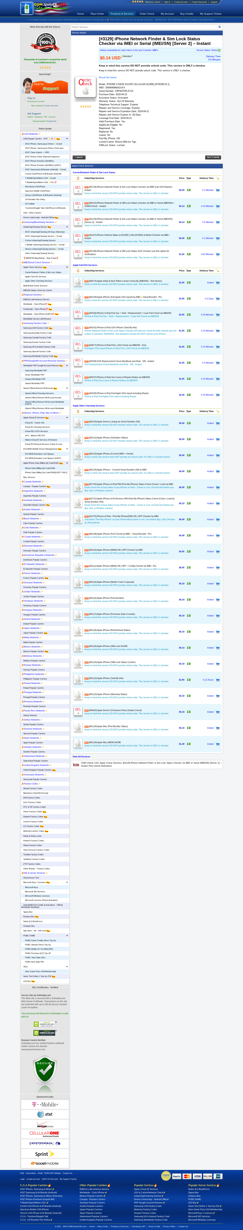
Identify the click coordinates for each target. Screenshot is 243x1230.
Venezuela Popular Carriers (34, 779)
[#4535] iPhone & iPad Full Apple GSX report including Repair (119, 393)
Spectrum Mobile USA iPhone (37, 191)
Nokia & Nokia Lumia (31, 836)
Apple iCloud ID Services (33, 417)
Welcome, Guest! (152, 2)
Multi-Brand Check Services (34, 286)
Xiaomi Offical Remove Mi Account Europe (43, 398)
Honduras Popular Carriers (34, 605)
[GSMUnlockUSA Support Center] (45, 86)
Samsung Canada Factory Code (36, 337)
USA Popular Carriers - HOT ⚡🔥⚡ (38, 139)
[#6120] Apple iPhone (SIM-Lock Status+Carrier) (112, 662)
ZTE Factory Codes (31, 864)
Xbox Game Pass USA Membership (40, 971)
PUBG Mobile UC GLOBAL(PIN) (39, 949)
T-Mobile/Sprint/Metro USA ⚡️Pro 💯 (41, 182)
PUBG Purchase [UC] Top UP (38, 953)
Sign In (167, 2)
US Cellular (30, 204)
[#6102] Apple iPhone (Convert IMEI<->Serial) (111, 453)
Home (80, 13)
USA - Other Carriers (31, 213)
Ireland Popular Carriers (32, 624)
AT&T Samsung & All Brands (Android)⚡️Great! (45, 169)
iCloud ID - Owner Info (34, 423)
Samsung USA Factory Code (35, 328)
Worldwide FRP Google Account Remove (40, 365)
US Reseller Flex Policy (35, 199)
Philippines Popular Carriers (34, 679)
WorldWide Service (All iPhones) (36, 319)
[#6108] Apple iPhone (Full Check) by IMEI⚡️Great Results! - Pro (120, 534)
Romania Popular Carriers (33, 706)
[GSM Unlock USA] (48, 8)
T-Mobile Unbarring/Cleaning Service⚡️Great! (45, 245)
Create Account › (51, 106)
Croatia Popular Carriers (32, 541)
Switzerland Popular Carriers (34, 761)
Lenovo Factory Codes (32, 821)
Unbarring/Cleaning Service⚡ (149, 1196)
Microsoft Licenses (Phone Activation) (41, 900)
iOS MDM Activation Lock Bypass (39, 454)
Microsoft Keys (31, 887)
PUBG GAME (28, 936)
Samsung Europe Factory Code (36, 342)
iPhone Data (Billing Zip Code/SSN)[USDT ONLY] (46, 472)
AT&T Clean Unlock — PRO (37, 152)
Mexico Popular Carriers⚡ (93, 1196)
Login (22, 1179)
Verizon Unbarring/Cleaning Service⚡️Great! (44, 249)
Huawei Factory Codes (32, 816)
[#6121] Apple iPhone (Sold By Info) (106, 678)
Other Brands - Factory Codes (35, 869)
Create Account (181, 2)
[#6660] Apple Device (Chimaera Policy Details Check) (115, 710)
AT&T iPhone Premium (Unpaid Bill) (37, 1199)
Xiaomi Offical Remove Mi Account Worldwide (44, 408)
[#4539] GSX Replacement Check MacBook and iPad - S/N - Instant (121, 361)
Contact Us (67, 1173)
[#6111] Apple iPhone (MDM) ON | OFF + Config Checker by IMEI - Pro (122, 566)
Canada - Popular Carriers (34, 486)
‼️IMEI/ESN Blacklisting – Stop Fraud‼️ (40, 258)
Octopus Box (28, 926)
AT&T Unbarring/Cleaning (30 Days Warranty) (45, 232)
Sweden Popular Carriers (33, 752)
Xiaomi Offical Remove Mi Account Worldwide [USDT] (44, 403)
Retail (40, 1173)
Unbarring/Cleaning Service (34, 227)
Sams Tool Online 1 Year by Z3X (36, 976)
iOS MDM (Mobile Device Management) (39, 449)
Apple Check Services (32, 267)
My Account (167, 13)
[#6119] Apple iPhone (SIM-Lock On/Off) (108, 646)
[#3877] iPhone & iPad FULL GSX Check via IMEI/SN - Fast (117, 345)
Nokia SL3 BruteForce (32, 921)
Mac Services (28, 477)
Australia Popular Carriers (33, 505)
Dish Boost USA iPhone (35, 187)
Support (214, 2)
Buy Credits (186, 13)
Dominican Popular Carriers (34, 560)
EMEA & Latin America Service (35, 299)
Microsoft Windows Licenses (37, 896)
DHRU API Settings (52, 1173)
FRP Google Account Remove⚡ (149, 1202)
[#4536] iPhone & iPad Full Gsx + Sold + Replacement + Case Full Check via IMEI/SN (130, 313)
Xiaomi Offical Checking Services (39, 393)
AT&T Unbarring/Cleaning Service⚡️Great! (43, 236)
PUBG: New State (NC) (35, 957)
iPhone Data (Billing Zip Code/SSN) (40, 468)
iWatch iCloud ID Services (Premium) (41, 440)
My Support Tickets (210, 13)
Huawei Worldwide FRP (35, 379)
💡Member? (127, 56)
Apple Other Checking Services (38, 281)
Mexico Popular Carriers (33, 651)
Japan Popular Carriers (32, 633)
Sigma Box (27, 912)
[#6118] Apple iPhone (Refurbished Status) (109, 630)
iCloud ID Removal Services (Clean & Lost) (43, 444)
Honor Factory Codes (32, 811)
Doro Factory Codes (31, 802)
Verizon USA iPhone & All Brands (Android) (43, 195)
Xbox (24, 967)
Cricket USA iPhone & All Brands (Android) (43, 174)
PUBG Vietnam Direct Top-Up (38, 945)
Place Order (97, 13)
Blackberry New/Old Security (34, 793)
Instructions (31, 1173)
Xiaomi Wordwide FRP (34, 383)
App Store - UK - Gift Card (33, 931)
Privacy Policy (169, 1226)
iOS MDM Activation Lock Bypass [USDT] (43, 458)
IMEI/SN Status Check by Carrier (36, 290)
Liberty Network (29, 715)
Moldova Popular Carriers (33, 661)
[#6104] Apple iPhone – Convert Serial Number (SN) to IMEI (118, 470)
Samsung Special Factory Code (36, 351)
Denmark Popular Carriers (33, 551)
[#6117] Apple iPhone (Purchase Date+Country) (112, 614)
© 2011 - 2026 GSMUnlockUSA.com (70, 1226)
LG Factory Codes (30, 826)
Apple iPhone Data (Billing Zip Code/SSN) (40, 463)
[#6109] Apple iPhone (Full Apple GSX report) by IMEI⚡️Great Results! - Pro (125, 297)
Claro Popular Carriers (32, 523)
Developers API (138, 1226)
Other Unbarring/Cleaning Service (39, 253)
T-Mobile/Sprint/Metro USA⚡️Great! (40, 178)
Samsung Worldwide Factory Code (37, 356)
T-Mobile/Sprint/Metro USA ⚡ (34, 1202)
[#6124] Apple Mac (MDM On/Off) (105, 742)
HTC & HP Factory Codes (33, 807)
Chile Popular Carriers (31, 532)
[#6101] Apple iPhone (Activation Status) (108, 437)
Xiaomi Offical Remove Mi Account (37, 388)
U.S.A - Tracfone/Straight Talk (34, 1216)
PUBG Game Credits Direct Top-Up (40, 940)
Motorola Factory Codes (33, 831)
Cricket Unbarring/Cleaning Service (40, 240)
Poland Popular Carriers (32, 688)
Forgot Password (199, 2)
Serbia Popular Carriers (32, 724)
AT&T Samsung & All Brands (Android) (38, 1192)
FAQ (22, 1173)
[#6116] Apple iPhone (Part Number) (106, 598)
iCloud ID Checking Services (37, 427)
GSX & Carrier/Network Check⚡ (150, 1192)
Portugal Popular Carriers (33, 697)
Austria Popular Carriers (32, 514)
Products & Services (122, 13)
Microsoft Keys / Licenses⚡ (201, 1213)
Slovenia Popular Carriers (33, 733)
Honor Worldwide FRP (34, 375)
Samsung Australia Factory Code (36, 333)
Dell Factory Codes (30, 798)
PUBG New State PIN (34, 962)
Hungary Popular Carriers (33, 615)
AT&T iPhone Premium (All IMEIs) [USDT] (43, 165)
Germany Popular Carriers (33, 587)
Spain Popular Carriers (32, 743)
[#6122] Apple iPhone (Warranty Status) (108, 694)
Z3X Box (26, 981)
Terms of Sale (154, 1226)
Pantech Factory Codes (32, 841)
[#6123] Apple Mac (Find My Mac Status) (108, 726)
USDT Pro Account (50, 1179)
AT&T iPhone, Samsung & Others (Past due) (44, 148)
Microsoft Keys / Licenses (33, 882)
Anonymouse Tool (30, 878)
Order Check (147, 13)
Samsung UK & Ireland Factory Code (38, 347)
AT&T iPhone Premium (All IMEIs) (39, 161)
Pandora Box (28, 916)
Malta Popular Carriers (32, 642)
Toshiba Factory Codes (32, 854)
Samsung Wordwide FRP (36, 370)
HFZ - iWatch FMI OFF (35, 435)
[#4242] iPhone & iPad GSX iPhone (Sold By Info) (113, 327)
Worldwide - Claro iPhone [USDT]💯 (38, 314)
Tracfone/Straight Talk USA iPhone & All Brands (45, 208)
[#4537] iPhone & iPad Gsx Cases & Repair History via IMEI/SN (119, 377)
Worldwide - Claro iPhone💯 (34, 304)
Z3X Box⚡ (193, 1202)
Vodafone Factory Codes (33, 859)
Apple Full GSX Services (35, 277)
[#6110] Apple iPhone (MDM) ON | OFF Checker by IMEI (116, 550)
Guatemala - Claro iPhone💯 (35, 309)
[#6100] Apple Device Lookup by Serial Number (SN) (114, 421)
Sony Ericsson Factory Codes (35, 850)
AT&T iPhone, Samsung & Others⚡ (37, 1189)
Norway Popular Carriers (33, 670)
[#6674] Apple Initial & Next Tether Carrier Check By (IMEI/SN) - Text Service (125, 281)
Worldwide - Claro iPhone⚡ (93, 1192)
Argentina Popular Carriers (33, 496)
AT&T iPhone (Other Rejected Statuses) (42, 157)
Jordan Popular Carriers (32, 596)
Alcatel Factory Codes (32, 788)
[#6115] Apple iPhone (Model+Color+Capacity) (111, 582)
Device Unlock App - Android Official (38, 217)
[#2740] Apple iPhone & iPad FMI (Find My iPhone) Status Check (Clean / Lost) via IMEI (131, 484)
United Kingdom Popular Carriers (36, 770)
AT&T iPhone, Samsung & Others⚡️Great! (43, 144)
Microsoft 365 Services (35, 892)
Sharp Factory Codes (31, 845)
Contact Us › (52, 121)
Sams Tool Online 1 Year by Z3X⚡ (205, 1206)
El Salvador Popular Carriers (34, 569)
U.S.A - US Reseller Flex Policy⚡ (36, 1220)
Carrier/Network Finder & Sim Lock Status (43, 272)
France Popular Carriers (33, 578)
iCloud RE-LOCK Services (36, 431)
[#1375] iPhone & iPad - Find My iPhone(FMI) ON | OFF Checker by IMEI (124, 516)
